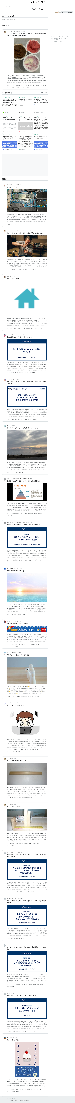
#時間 (17, 938)
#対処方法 (9, 515)
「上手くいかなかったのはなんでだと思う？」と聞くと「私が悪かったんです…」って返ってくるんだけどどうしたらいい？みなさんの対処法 (25, 138)
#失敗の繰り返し (28, 797)
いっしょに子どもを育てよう (12, 568)
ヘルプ (62, 38)
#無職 (25, 749)
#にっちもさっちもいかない (13, 984)
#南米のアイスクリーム (40, 85)
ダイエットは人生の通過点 (12, 652)
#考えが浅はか (36, 843)
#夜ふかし (23, 1031)
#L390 (8, 224)
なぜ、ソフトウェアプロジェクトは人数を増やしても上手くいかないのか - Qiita (9, 101)
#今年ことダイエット (35, 696)
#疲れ (28, 892)
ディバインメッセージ (11, 379)
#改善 (37, 644)
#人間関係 (34, 419)
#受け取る (9, 1091)
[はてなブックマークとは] (11, 93)
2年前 (13, 425)
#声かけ (15, 614)
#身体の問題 (27, 372)
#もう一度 (28, 644)
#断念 (34, 984)
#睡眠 (32, 892)
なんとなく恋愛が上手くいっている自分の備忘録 (41, 137)
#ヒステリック (10, 646)
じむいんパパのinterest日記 (12, 621)
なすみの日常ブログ (11, 702)
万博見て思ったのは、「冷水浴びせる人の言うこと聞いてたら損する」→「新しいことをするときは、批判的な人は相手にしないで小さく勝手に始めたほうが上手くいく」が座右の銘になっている (41, 119)
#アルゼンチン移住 (24, 87)
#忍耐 (17, 1091)
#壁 (40, 1089)
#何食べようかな (31, 1031)
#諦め (30, 984)
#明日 (20, 892)
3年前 (19, 652)
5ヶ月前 (23, 31)
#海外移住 (17, 87)
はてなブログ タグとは (55, 38)
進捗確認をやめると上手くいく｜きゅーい (25, 100)
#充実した (17, 646)
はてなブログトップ (55, 39)
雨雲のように (9, 993)
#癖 (13, 372)
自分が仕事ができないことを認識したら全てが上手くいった (9, 138)
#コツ (33, 614)
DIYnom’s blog (10, 758)
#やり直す (9, 644)
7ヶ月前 (21, 184)
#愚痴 (17, 472)
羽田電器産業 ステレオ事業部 (13, 184)
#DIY (8, 797)
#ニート (29, 749)
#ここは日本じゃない (20, 85)
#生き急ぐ (9, 372)
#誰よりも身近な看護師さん (13, 513)
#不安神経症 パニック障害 (13, 328)
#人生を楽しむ (32, 269)
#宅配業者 (9, 1031)
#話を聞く (30, 513)
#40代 (18, 696)
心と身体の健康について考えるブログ (14, 334)
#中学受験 (23, 328)
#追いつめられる (35, 1089)
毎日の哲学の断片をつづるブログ (13, 852)
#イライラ (29, 614)
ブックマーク (6, 97)
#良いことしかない (23, 269)
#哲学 (8, 986)
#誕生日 (21, 472)
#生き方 (24, 892)
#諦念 (38, 984)
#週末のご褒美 (10, 87)
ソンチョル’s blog (10, 1037)
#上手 (21, 1089)
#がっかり (18, 751)
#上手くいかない (11, 85)
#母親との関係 (10, 419)
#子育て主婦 (10, 614)
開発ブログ (66, 38)
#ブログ (34, 749)
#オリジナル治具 (14, 843)
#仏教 (41, 984)
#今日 (17, 892)
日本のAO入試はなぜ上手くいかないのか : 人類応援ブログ (25, 119)
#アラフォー (16, 749)
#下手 (25, 1089)
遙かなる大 (9, 425)
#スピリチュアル (27, 419)
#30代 (8, 696)
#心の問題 (32, 372)
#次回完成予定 (10, 845)
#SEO (38, 749)
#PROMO (32, 87)
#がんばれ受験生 (30, 328)
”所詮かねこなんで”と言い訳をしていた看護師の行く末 (18, 478)
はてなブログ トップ (8, 6)
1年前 (30, 230)
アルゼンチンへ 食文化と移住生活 (14, 31)
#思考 (20, 938)
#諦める (23, 644)
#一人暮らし (10, 749)
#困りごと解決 (24, 513)
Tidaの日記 (9, 276)
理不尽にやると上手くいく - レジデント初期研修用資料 (9, 118)
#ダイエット (13, 696)
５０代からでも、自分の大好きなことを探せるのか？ (17, 230)
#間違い (33, 644)
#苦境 (28, 1089)
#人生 (17, 269)
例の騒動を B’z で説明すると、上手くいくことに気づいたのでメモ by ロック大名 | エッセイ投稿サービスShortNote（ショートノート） (41, 101)
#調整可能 (21, 797)
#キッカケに (27, 472)
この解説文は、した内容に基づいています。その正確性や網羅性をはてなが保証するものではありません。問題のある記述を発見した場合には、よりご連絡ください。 (9, 19)
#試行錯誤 (21, 843)
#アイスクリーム (30, 85)
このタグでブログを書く (67, 12)
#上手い (9, 1089)
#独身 (21, 749)
